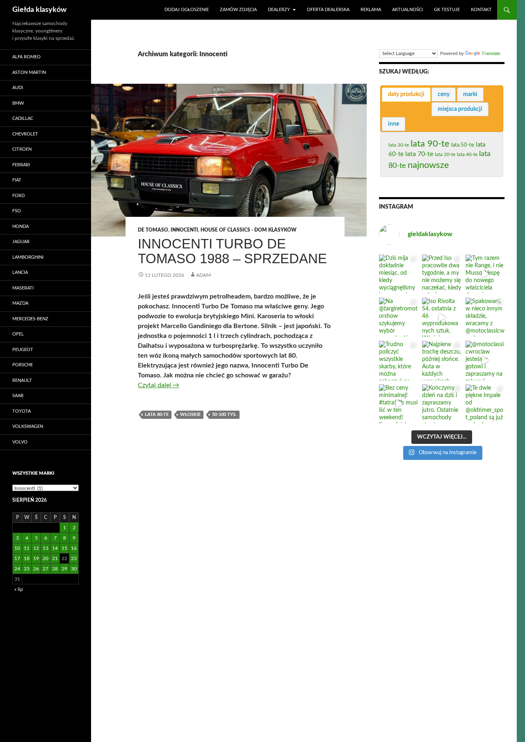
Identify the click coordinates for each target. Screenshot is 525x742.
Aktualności (407, 9)
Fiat (16, 180)
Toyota (21, 411)
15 (64, 548)
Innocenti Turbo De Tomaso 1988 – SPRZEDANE (232, 251)
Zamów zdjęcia (238, 9)
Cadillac (22, 118)
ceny (444, 94)
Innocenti (184, 229)
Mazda (20, 303)
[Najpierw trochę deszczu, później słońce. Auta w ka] (441, 360)
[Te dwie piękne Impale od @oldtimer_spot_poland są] (485, 403)
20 (45, 558)
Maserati (23, 288)
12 (36, 548)
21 (55, 558)
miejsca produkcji (460, 109)
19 (36, 558)
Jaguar (21, 241)
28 (55, 568)
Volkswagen (27, 426)
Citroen (22, 149)
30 (74, 568)
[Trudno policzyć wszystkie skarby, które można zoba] (398, 360)
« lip (18, 589)
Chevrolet (25, 134)
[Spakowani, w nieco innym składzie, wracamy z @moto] (485, 317)
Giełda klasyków (39, 10)
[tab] (406, 94)
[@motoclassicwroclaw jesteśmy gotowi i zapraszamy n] (485, 360)
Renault (22, 380)
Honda (20, 226)
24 (17, 568)
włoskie (190, 414)
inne (393, 124)
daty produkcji (406, 94)
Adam (203, 275)
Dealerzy (279, 9)
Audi (17, 87)
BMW (18, 103)
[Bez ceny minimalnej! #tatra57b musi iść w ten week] (398, 403)
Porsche (22, 365)
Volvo (19, 442)
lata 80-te (157, 414)
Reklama (371, 9)
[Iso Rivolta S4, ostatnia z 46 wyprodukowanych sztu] (441, 317)
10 (17, 548)
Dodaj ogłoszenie (186, 9)
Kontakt (481, 9)
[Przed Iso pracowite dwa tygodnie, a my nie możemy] (441, 274)
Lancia (20, 272)
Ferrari (21, 165)
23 (74, 558)
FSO (16, 211)
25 (27, 568)
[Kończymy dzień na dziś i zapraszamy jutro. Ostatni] (441, 403)
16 (74, 548)
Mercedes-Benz (30, 319)
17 (17, 558)
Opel (18, 334)
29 (64, 568)
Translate (491, 53)
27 (45, 568)
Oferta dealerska (328, 9)
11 (27, 548)
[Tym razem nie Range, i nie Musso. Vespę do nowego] (485, 274)
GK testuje (447, 9)
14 (55, 548)
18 (27, 558)
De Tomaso (153, 229)
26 (36, 568)
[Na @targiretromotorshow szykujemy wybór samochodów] (398, 317)
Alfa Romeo (26, 57)
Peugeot (22, 349)
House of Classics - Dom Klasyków (249, 229)
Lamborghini (27, 257)
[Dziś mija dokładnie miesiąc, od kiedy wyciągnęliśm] (398, 274)
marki (470, 94)
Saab (17, 395)
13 (45, 548)
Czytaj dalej (158, 385)
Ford (18, 195)
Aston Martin (29, 72)
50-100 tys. (224, 414)
